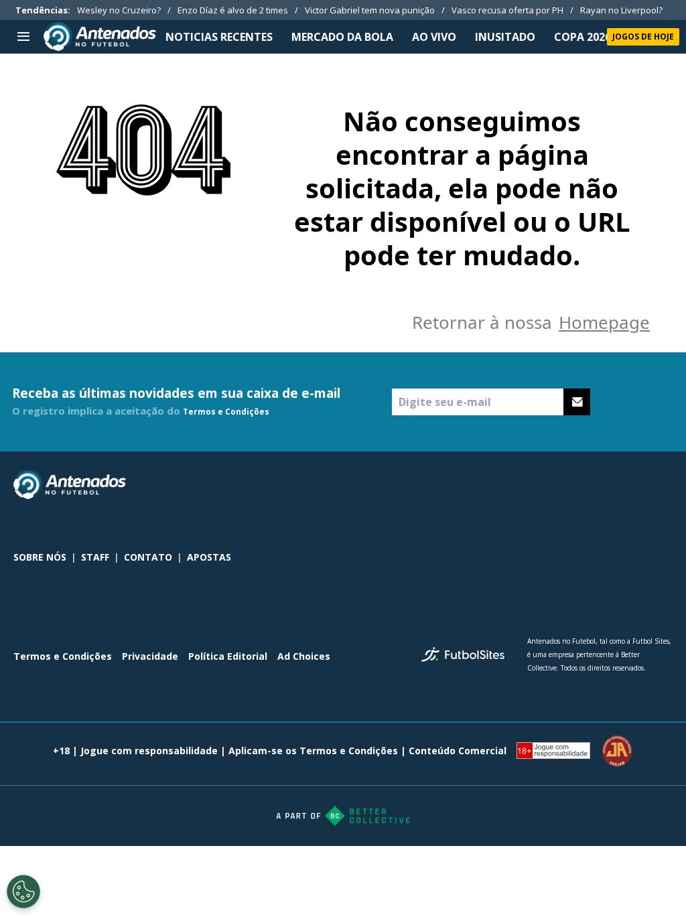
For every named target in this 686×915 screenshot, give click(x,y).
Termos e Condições (226, 411)
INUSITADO (505, 36)
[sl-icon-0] (576, 485)
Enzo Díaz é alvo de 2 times (233, 10)
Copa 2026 (582, 36)
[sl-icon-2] (635, 485)
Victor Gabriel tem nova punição (370, 10)
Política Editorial (227, 656)
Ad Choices (303, 656)
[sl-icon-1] (606, 485)
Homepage (604, 322)
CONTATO (148, 557)
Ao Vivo (434, 36)
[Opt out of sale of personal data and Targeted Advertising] (23, 891)
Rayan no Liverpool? (621, 10)
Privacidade (150, 656)
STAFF (95, 557)
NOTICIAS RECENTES (219, 36)
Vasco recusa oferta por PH (507, 10)
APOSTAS (209, 557)
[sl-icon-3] (665, 485)
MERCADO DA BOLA (342, 36)
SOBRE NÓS (39, 557)
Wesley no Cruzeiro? (119, 10)
